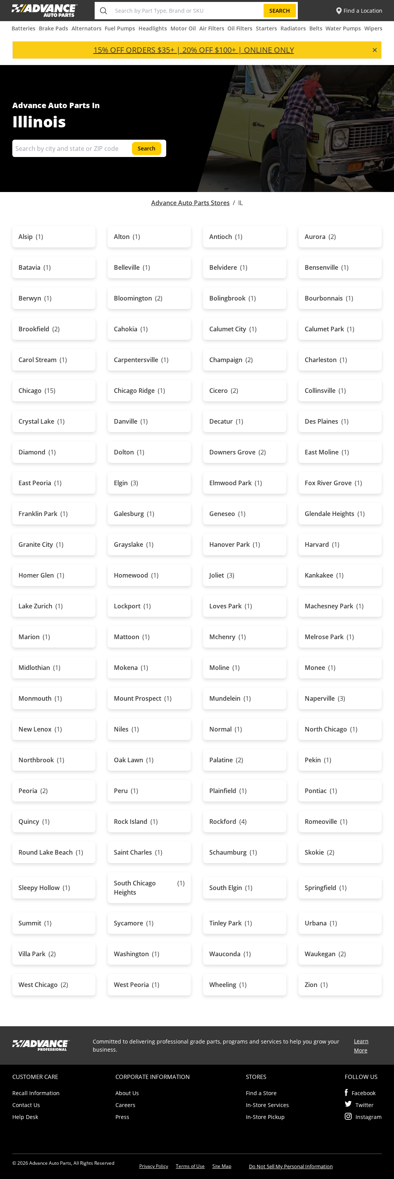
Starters (266, 28)
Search (279, 10)
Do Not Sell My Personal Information (291, 1166)
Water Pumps (343, 28)
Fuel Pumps (120, 28)
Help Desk (25, 1117)
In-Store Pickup (265, 1117)
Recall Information (36, 1093)
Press (122, 1117)
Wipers (373, 28)
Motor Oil (183, 28)
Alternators (87, 28)
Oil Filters (239, 28)
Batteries (23, 28)
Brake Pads (53, 28)
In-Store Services (267, 1105)
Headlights (153, 28)
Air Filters (211, 28)
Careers (125, 1105)
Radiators (293, 28)
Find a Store (261, 1093)
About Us (127, 1093)
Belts (315, 28)
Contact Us (26, 1105)
